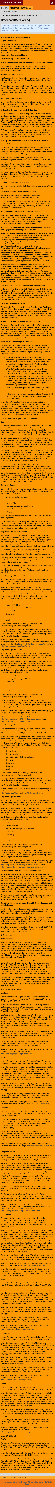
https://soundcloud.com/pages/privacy (32, 1265)
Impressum (22, 1477)
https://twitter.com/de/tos (10, 793)
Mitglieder (14, 8)
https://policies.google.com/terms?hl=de (16, 717)
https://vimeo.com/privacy (40, 1104)
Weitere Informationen (10, 31)
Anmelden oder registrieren (11, 2)
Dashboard (26, 8)
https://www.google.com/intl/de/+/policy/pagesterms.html (22, 719)
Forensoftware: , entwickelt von (27, 1483)
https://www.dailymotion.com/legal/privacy (16, 1380)
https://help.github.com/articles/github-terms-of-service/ (21, 865)
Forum (4, 8)
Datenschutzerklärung (9, 1477)
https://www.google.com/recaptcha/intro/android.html (20, 1211)
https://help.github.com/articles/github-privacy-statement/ (22, 867)
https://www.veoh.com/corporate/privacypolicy (18, 1330)
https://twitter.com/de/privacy (33, 793)
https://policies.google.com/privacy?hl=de (16, 721)
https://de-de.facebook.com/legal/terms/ (15, 646)
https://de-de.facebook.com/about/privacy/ (34, 644)
